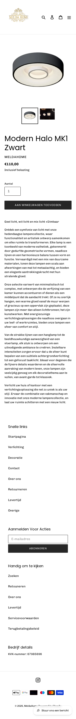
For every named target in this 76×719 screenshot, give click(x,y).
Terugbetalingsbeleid (23, 628)
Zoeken (13, 576)
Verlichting (16, 447)
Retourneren (17, 489)
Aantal (8, 183)
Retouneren (17, 586)
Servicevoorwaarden (23, 618)
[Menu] (69, 17)
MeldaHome (31, 706)
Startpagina (17, 436)
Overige (13, 510)
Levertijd (14, 500)
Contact (14, 468)
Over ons (14, 479)
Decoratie (15, 458)
